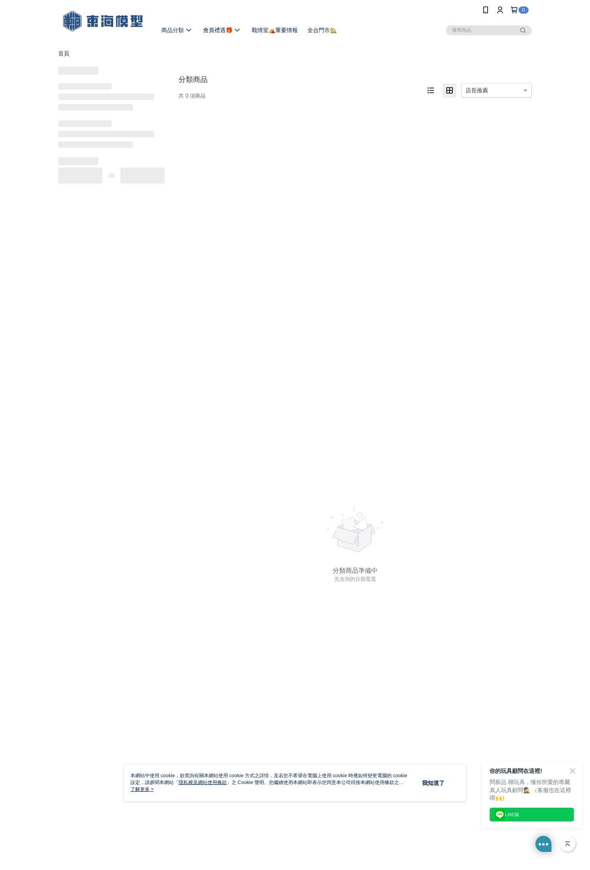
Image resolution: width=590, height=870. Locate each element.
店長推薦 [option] (477, 90)
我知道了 (433, 783)
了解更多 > (142, 789)
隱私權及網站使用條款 (203, 782)
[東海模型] (102, 21)
